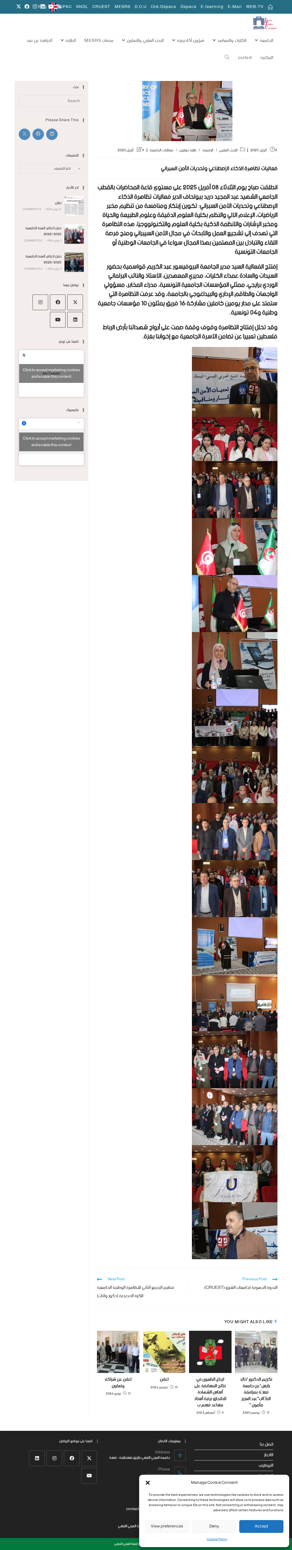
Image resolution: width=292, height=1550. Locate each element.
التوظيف (266, 1465)
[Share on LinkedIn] (52, 134)
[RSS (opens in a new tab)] (58, 7)
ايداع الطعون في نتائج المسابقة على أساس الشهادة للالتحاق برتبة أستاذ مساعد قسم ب (210, 1392)
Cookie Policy (217, 1539)
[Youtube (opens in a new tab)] (50, 7)
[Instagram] (40, 302)
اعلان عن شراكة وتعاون (118, 1382)
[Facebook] (58, 302)
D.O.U (141, 7)
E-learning (212, 7)
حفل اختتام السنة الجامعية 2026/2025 (43, 231)
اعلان (164, 1379)
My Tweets (51, 373)
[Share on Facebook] (38, 134)
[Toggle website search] (227, 57)
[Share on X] (24, 134)
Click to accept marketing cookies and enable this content (51, 373)
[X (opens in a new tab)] (19, 7)
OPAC (65, 7)
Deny (214, 1526)
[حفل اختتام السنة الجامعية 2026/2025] (74, 234)
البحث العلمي (228, 150)
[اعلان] (74, 206)
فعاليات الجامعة (161, 150)
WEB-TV (254, 7)
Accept (261, 1526)
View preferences (167, 1526)
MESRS (122, 7)
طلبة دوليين (187, 150)
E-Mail (235, 7)
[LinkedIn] (75, 320)
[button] (148, 1483)
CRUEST (101, 7)
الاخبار (268, 1455)
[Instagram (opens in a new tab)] (35, 7)
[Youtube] (58, 320)
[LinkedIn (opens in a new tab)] (42, 7)
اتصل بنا (266, 1444)
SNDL (82, 7)
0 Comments (32, 209)
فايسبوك (72, 410)
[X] (75, 302)
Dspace (188, 7)
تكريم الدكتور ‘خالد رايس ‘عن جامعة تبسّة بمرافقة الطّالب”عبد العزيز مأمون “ (256, 1392)
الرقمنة (207, 150)
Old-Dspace (163, 7)
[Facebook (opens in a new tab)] (27, 7)
